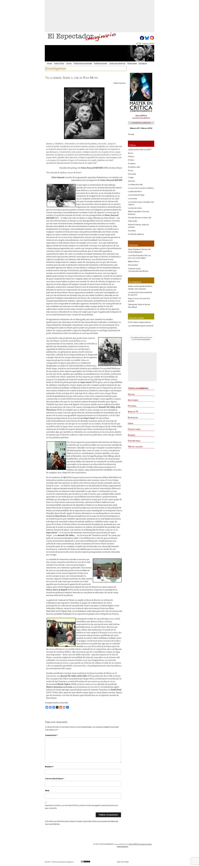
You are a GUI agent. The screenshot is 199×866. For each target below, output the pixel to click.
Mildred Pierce (133, 261)
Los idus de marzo (135, 208)
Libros (69, 63)
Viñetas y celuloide (135, 446)
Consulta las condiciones (141, 123)
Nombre (49, 767)
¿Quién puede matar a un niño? (139, 149)
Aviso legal (132, 63)
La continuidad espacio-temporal (140, 326)
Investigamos (133, 400)
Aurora (130, 153)
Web (47, 791)
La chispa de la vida (135, 184)
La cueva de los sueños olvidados (141, 188)
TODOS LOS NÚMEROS (138, 388)
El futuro (131, 156)
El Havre (131, 160)
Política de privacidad (82, 63)
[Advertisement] (99, 16)
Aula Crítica (59, 63)
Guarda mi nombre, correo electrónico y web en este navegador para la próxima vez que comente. (81, 806)
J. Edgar (131, 177)
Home (49, 63)
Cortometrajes (134, 441)
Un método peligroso (136, 234)
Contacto (143, 63)
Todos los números (117, 63)
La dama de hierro (135, 191)
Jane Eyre (131, 181)
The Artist (132, 231)
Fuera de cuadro (134, 429)
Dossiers (131, 435)
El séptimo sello (134, 167)
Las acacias (132, 198)
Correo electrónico (54, 779)
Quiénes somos (100, 63)
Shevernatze (133, 265)
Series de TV (133, 412)
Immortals (132, 174)
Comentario (51, 735)
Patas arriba (132, 221)
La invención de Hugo (136, 195)
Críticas (131, 394)
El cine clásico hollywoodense (139, 322)
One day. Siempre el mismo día (139, 218)
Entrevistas (133, 417)
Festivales (132, 406)
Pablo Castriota (119, 83)
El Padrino (132, 163)
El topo (130, 170)
